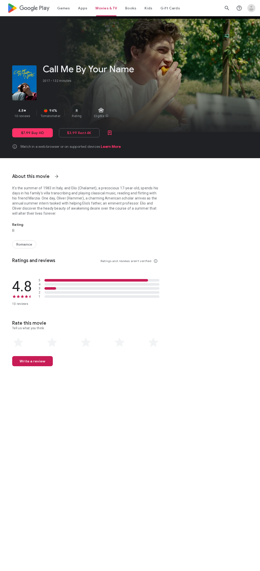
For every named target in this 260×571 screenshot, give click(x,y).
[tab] (63, 8)
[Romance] (24, 244)
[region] (98, 113)
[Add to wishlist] (110, 133)
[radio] (18, 342)
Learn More (111, 146)
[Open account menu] (251, 8)
